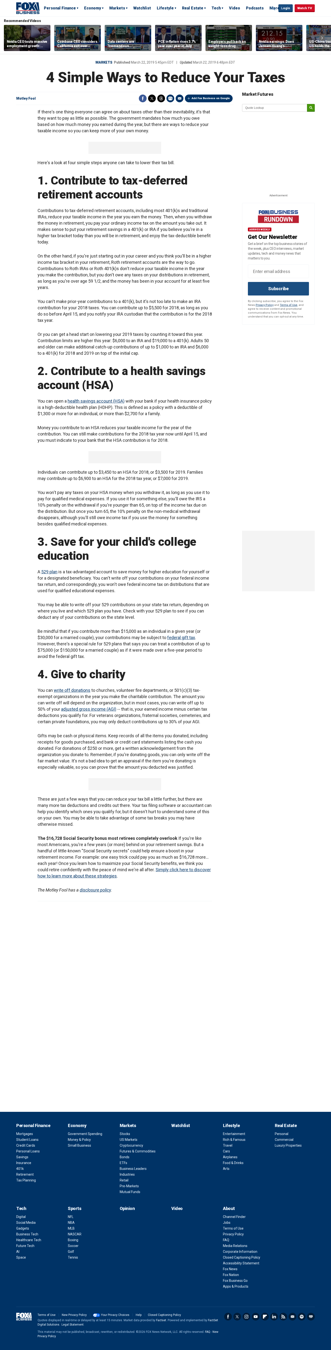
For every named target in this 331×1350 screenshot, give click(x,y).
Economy (92, 8)
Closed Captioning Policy (241, 1257)
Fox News (230, 1269)
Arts (226, 1169)
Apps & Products (235, 1286)
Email (179, 98)
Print (170, 98)
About (229, 1208)
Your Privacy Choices (115, 1315)
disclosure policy (95, 890)
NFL (70, 1217)
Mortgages (24, 1134)
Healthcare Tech (28, 1240)
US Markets (128, 1140)
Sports (74, 1208)
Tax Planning (26, 1180)
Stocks (125, 1134)
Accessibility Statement (241, 1263)
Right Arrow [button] (322, 38)
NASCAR (74, 1234)
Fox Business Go (235, 1281)
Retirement (25, 1174)
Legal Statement (73, 1324)
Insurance (23, 1163)
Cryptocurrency (131, 1145)
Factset (161, 1320)
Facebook (143, 98)
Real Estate (192, 8)
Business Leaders (133, 1169)
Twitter (152, 98)
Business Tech (27, 1234)
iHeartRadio (311, 1316)
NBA (71, 1223)
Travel (227, 1145)
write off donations (72, 690)
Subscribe (278, 288)
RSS (283, 1316)
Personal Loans (28, 1151)
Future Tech (25, 1246)
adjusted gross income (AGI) (88, 709)
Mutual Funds (130, 1192)
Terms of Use (288, 305)
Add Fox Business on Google (211, 98)
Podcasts (255, 8)
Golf (71, 1252)
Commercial (284, 1140)
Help (139, 1315)
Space (21, 1257)
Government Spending (85, 1134)
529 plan (49, 571)
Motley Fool (26, 98)
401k (20, 1169)
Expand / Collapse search (273, 8)
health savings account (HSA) (96, 401)
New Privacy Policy (74, 1315)
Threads (161, 98)
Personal (281, 1134)
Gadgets (22, 1228)
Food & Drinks (233, 1163)
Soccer (73, 1246)
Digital (21, 1217)
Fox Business (27, 8)
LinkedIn (274, 1316)
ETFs (123, 1163)
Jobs (226, 1223)
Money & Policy (79, 1140)
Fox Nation (231, 1275)
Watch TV (304, 8)
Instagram (246, 1316)
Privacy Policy (265, 305)
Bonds (124, 1157)
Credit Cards (25, 1145)
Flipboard (265, 1316)
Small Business (79, 1145)
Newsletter (292, 1316)
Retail (124, 1180)
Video (234, 8)
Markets (117, 8)
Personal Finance (60, 8)
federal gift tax (181, 637)
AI (17, 1252)
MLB (71, 1228)
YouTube (256, 1316)
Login (285, 8)
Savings (22, 1157)
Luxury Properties (288, 1145)
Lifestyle (165, 8)
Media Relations (235, 1246)
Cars (226, 1151)
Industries (127, 1174)
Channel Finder (234, 1217)
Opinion (127, 1208)
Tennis (73, 1257)
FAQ (226, 1240)
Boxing (73, 1240)
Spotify (302, 1316)
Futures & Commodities (138, 1151)
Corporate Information (240, 1252)
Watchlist (142, 8)
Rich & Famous (234, 1140)
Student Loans (27, 1140)
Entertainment (234, 1134)
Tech (216, 8)
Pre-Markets (129, 1186)
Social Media (26, 1223)
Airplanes (230, 1157)
